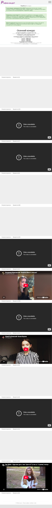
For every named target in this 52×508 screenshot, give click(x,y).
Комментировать (6, 77)
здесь (31, 10)
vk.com (21, 16)
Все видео (28, 5)
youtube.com (28, 16)
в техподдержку (34, 43)
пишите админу (25, 43)
